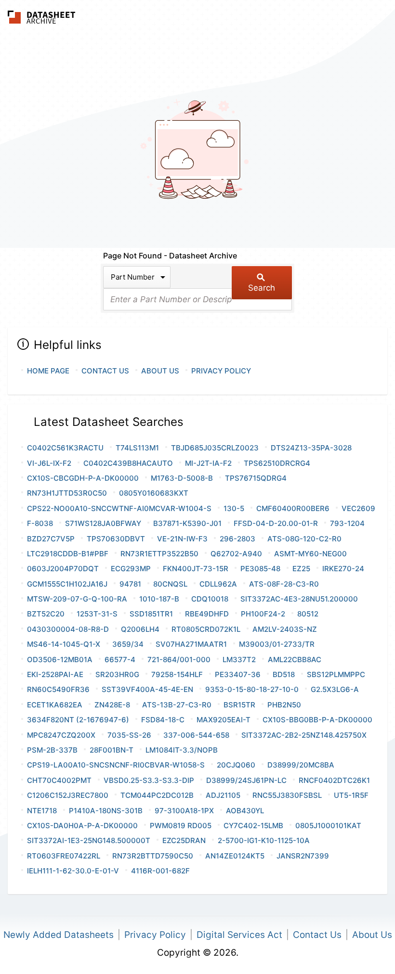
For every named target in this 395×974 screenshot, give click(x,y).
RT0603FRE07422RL (63, 855)
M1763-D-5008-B (182, 478)
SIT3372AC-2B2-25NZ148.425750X (304, 735)
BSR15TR (239, 704)
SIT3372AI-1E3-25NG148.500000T (88, 840)
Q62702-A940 (236, 553)
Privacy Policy (221, 370)
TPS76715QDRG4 (256, 478)
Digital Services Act (239, 934)
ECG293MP (131, 568)
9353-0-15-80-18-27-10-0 (252, 689)
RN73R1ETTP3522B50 (159, 553)
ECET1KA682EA (54, 704)
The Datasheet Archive (42, 17)
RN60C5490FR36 (58, 689)
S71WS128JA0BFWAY (103, 523)
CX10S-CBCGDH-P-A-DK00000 (83, 478)
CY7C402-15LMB (253, 825)
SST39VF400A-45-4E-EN (147, 689)
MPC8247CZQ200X (61, 735)
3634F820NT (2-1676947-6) (78, 719)
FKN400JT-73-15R (195, 568)
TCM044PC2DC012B (157, 795)
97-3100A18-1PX (184, 810)
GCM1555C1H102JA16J (67, 584)
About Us (160, 370)
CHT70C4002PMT (59, 780)
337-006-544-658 (196, 735)
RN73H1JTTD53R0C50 (67, 493)
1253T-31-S (97, 613)
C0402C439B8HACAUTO (128, 463)
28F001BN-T (111, 750)
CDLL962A (218, 584)
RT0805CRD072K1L (205, 629)
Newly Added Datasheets (58, 934)
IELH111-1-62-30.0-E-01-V (73, 870)
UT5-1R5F (351, 795)
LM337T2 (239, 659)
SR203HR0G (117, 674)
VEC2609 (358, 508)
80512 (307, 613)
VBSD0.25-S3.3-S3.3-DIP (149, 780)
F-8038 (40, 523)
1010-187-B (159, 598)
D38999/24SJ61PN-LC (246, 780)
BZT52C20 (46, 613)
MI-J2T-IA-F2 (208, 463)
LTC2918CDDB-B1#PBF (67, 553)
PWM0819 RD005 (180, 825)
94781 (130, 584)
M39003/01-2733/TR (277, 644)
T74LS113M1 (137, 447)
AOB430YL (245, 810)
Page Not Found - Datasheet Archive (170, 255)
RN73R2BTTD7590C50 (152, 855)
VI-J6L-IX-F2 (49, 463)
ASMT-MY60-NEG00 (310, 553)
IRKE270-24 (343, 568)
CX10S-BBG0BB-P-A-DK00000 (317, 719)
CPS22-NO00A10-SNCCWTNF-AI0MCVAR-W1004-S (119, 508)
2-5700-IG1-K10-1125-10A (264, 840)
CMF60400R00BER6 (292, 508)
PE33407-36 (238, 674)
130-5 (234, 508)
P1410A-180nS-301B (106, 810)
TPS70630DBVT (116, 538)
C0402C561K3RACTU (65, 447)
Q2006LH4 (140, 629)
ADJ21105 (223, 795)
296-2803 (237, 538)
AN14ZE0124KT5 (234, 855)
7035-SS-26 (129, 735)
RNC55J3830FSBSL (287, 795)
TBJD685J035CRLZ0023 (215, 447)
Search (261, 288)
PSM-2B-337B (52, 750)
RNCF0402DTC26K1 (334, 780)
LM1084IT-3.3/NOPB (181, 750)
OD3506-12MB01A (59, 659)
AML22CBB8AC (294, 659)
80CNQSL (170, 584)
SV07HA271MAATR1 (191, 644)
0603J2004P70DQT (63, 568)
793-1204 (347, 523)
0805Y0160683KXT (153, 493)
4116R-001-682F (160, 870)
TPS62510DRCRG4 (277, 463)
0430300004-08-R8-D (68, 629)
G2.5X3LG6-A (335, 689)
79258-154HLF (177, 674)
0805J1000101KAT (328, 825)
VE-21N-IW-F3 (182, 538)
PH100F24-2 (263, 613)
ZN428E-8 (112, 704)
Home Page (48, 370)
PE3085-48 (260, 568)
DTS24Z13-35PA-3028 (311, 447)
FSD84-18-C (162, 719)
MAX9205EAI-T (223, 719)
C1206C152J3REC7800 (67, 795)
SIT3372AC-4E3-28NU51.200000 (299, 598)
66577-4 (120, 659)
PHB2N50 (284, 704)
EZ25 (301, 568)
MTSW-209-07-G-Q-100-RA (77, 598)
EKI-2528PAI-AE (55, 674)
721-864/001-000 (179, 659)
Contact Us (105, 370)
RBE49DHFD (207, 613)
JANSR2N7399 (302, 855)
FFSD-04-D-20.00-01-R (276, 523)
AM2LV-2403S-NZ (284, 629)
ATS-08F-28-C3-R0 (284, 584)
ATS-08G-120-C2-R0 (304, 538)
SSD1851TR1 (151, 613)
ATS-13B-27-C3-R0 (176, 704)
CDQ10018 (209, 598)
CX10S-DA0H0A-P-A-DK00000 (82, 825)
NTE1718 (42, 810)
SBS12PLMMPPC (336, 674)
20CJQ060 (236, 764)
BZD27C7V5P (51, 538)
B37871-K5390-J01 (187, 523)
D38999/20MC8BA (300, 764)
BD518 (284, 674)
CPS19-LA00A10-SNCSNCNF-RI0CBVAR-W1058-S (116, 764)
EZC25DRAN (184, 840)
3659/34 (128, 644)
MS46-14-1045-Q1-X (63, 644)
